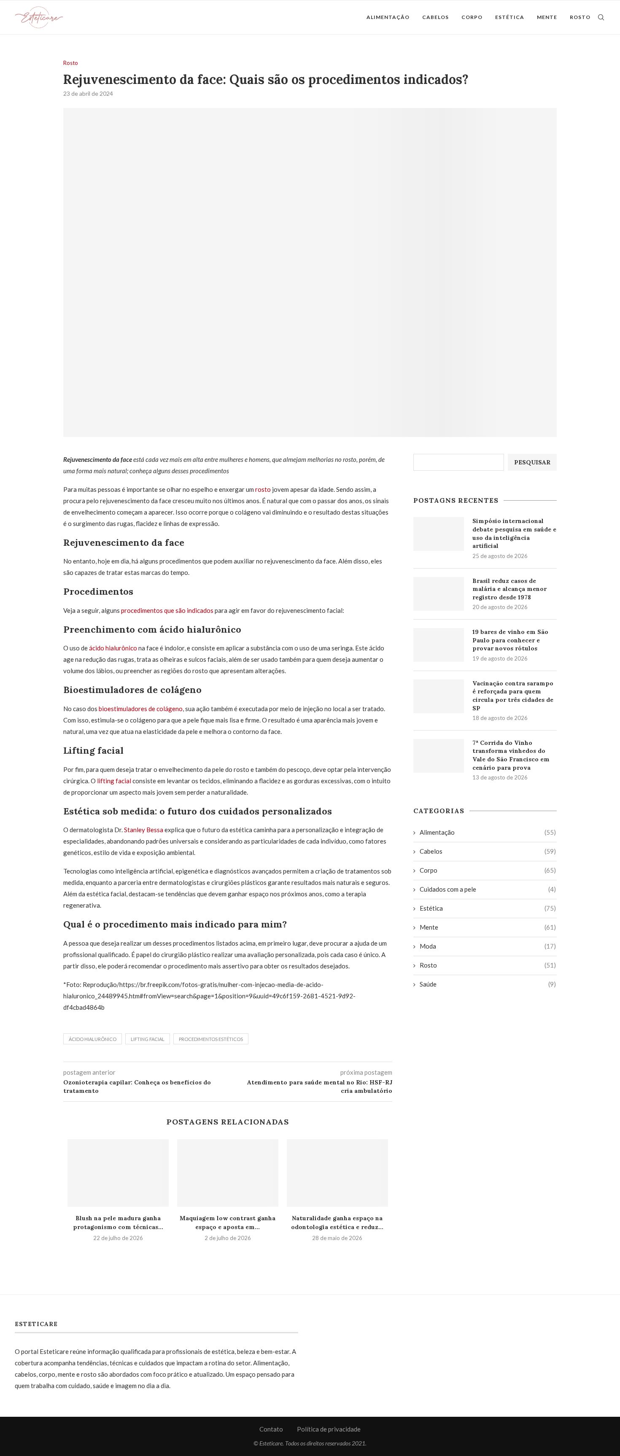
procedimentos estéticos (211, 1039)
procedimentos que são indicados (168, 610)
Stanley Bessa (143, 829)
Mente (547, 17)
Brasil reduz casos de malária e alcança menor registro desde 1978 (509, 589)
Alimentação (388, 17)
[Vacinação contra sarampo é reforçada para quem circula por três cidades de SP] (438, 696)
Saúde (488, 984)
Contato (271, 1429)
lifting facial (114, 781)
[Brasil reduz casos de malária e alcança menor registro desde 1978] (438, 594)
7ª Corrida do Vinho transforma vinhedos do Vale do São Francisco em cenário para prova (511, 755)
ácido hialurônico (113, 648)
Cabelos (435, 17)
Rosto (580, 17)
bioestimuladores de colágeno (141, 708)
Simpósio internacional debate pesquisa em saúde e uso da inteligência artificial (514, 533)
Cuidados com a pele (488, 889)
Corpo (472, 17)
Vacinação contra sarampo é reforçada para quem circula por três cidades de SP (512, 695)
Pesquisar (532, 462)
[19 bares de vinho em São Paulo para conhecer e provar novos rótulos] (438, 645)
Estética (509, 17)
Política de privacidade (329, 1429)
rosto (263, 489)
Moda (488, 946)
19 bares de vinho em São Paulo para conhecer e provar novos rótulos (510, 640)
